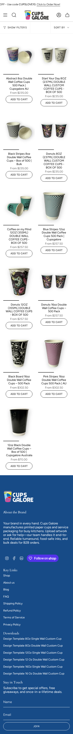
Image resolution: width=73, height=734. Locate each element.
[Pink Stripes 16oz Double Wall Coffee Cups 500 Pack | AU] (54, 354)
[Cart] (67, 15)
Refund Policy (12, 610)
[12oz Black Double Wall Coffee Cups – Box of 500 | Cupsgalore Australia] (19, 422)
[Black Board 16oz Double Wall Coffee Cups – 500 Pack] (19, 354)
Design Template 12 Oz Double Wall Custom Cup (33, 659)
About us (9, 582)
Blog (6, 589)
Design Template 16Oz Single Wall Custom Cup (32, 666)
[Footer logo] (18, 496)
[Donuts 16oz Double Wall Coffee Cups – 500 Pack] (54, 282)
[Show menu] (5, 15)
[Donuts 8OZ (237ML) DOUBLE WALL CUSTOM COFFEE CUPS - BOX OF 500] (54, 131)
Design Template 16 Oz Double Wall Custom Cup (33, 673)
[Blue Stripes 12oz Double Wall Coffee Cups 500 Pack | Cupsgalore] (54, 206)
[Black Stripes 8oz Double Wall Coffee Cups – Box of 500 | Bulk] (19, 131)
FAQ (6, 596)
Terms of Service (14, 617)
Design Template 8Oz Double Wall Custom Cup (33, 645)
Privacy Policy (11, 624)
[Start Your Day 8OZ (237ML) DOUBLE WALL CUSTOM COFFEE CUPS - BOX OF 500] (54, 56)
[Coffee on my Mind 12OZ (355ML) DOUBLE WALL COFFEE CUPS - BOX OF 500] (19, 206)
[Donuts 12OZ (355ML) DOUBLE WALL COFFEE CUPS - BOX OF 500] (19, 282)
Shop (6, 575)
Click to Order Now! (46, 4)
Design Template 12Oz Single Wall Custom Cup (32, 652)
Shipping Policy (13, 603)
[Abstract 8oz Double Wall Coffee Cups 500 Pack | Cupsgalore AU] (19, 56)
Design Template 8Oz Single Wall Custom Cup (32, 638)
